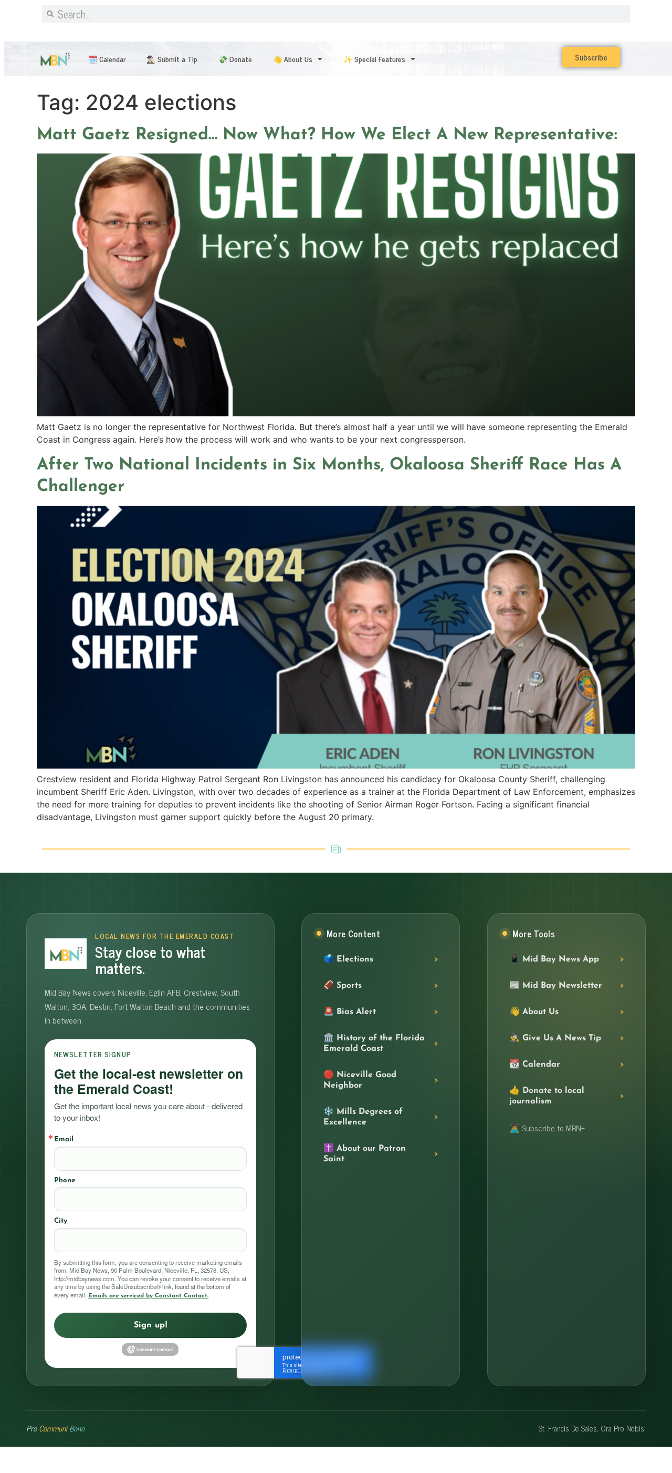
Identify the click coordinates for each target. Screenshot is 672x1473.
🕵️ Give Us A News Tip (555, 1038)
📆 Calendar (534, 1064)
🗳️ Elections (348, 959)
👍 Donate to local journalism (546, 1096)
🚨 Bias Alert (349, 1012)
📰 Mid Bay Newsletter (555, 985)
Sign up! (150, 1325)
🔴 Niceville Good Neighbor (359, 1080)
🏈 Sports (342, 985)
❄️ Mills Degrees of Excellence (363, 1117)
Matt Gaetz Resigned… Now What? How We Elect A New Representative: (327, 135)
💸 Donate (235, 59)
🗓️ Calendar (106, 59)
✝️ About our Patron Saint (364, 1153)
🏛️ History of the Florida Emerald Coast (374, 1043)
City (60, 1221)
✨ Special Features (374, 59)
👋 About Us (292, 59)
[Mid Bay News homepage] (66, 953)
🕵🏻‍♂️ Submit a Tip (171, 59)
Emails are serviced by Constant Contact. (148, 1296)
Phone (64, 1180)
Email (64, 1139)
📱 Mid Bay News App (554, 959)
